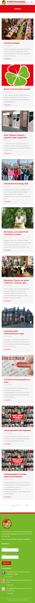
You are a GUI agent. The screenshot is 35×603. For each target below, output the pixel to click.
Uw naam (4, 547)
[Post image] (3, 572)
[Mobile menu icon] (31, 2)
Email (4, 554)
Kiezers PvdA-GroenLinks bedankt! (17, 89)
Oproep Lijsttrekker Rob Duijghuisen (17, 430)
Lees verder (7, 59)
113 (27, 505)
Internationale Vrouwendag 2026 (16, 184)
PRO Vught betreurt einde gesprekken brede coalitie (19, 581)
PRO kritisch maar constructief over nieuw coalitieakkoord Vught (18, 573)
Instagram (27, 539)
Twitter (20, 539)
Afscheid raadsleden (12, 43)
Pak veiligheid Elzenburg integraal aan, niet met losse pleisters (19, 589)
